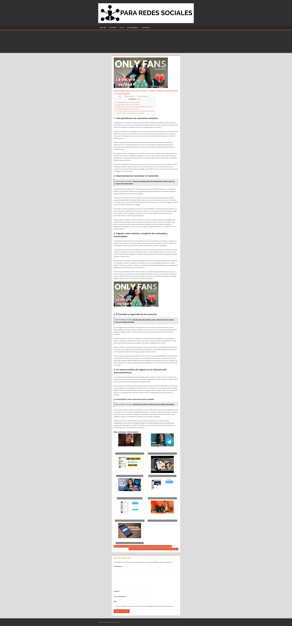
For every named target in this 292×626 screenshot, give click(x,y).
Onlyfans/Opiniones (129, 96)
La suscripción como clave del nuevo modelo (130, 113)
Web (115, 601)
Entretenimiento (133, 27)
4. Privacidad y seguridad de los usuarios (127, 109)
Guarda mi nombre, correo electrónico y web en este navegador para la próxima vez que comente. (145, 606)
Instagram (112, 27)
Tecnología (146, 27)
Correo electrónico (120, 596)
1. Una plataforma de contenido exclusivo (127, 102)
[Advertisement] (146, 41)
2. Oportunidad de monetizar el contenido (127, 104)
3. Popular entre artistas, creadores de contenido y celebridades (133, 107)
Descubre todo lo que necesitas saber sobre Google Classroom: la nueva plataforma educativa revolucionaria (143, 546)
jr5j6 (120, 96)
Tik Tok (121, 27)
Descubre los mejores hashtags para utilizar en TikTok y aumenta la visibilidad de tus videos (153, 549)
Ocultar (138, 99)
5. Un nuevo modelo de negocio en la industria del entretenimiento (134, 111)
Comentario (118, 566)
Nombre (117, 591)
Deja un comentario (143, 96)
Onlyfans (103, 27)
